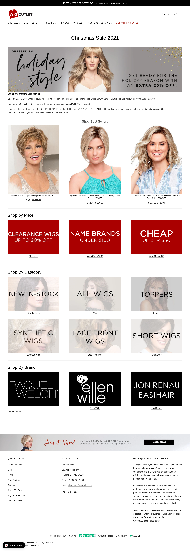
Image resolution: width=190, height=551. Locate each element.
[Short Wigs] (156, 336)
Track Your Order (15, 465)
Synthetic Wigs (33, 355)
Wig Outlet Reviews (17, 495)
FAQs (10, 475)
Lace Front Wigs (95, 355)
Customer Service (16, 500)
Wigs (95, 313)
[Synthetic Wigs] (33, 336)
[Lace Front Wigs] (95, 336)
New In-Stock (33, 313)
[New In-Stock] (33, 294)
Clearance (33, 256)
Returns (11, 485)
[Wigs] (95, 294)
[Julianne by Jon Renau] (156, 159)
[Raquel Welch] (33, 389)
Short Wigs (156, 355)
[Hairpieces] (33, 237)
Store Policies (14, 480)
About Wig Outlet (15, 490)
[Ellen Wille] (95, 389)
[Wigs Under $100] (95, 237)
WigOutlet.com (142, 465)
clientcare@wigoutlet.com (80, 485)
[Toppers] (156, 294)
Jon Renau (156, 408)
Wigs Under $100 (95, 256)
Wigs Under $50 (156, 256)
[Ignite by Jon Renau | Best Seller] (95, 159)
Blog (10, 470)
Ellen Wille (95, 408)
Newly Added (142, 99)
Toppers (156, 313)
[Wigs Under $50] (156, 237)
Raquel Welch (14, 412)
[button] (163, 14)
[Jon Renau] (156, 389)
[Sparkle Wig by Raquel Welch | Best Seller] (33, 159)
